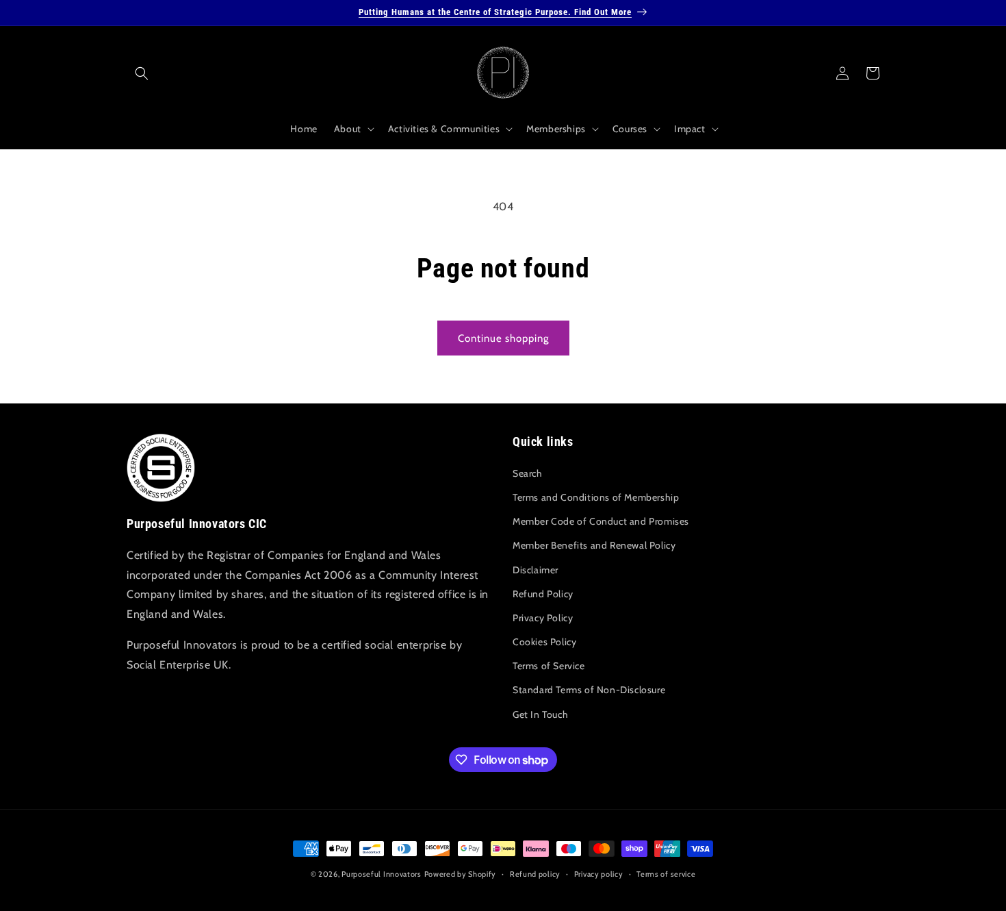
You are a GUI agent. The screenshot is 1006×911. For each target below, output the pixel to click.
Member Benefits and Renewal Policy (594, 545)
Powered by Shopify (460, 874)
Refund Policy (543, 594)
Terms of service (665, 874)
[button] (142, 73)
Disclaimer (535, 570)
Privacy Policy (543, 618)
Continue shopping (503, 338)
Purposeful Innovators (381, 874)
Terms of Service (549, 666)
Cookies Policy (544, 642)
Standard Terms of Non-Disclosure (589, 690)
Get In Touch (540, 714)
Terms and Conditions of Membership (596, 497)
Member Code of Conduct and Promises (601, 521)
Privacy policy (598, 874)
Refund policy (535, 874)
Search (528, 473)
